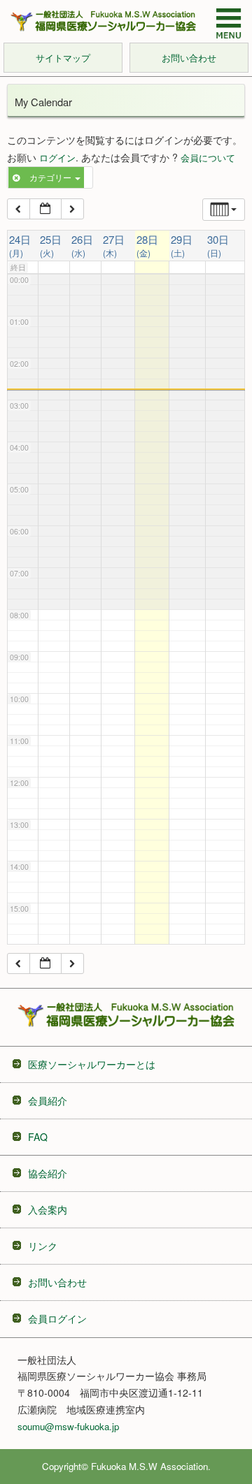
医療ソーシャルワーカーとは (91, 1064)
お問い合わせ (57, 1282)
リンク (42, 1246)
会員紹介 (47, 1100)
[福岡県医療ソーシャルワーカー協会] (103, 20)
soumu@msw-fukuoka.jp (68, 1426)
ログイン (57, 157)
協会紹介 (47, 1173)
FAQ (38, 1137)
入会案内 (47, 1209)
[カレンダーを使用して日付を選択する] (45, 208)
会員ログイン (57, 1318)
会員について (208, 157)
